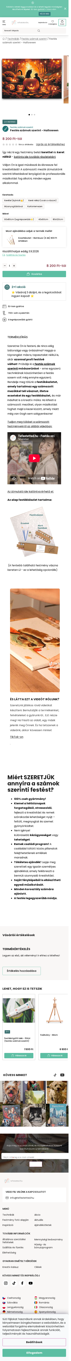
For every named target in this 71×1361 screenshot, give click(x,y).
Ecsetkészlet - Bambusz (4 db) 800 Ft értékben (37, 239)
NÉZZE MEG (44, 14)
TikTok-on (16, 737)
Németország (15, 1311)
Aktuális (38, 1219)
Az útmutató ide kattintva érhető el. (30, 491)
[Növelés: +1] (14, 265)
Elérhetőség (9, 1252)
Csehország (14, 1297)
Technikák (8, 1214)
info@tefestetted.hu (22, 1198)
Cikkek (38, 1267)
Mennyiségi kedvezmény (48, 1239)
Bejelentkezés (42, 23)
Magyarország (47, 1297)
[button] (29, 114)
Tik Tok (55, 1075)
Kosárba (37, 274)
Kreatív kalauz (10, 1267)
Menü (4, 25)
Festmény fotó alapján (15, 1219)
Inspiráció (7, 1225)
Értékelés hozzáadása (21, 971)
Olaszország (46, 1307)
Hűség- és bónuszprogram (43, 1246)
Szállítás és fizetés (16, 255)
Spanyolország (47, 1311)
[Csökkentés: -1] (4, 265)
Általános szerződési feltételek (14, 1241)
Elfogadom (34, 1353)
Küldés (36, 1164)
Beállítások (34, 1342)
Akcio (37, 1214)
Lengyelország (15, 1307)
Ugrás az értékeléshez (50, 144)
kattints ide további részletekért (35, 157)
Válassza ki (20, 1055)
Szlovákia (12, 1302)
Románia (44, 1302)
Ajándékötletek (43, 1225)
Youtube (62, 1075)
